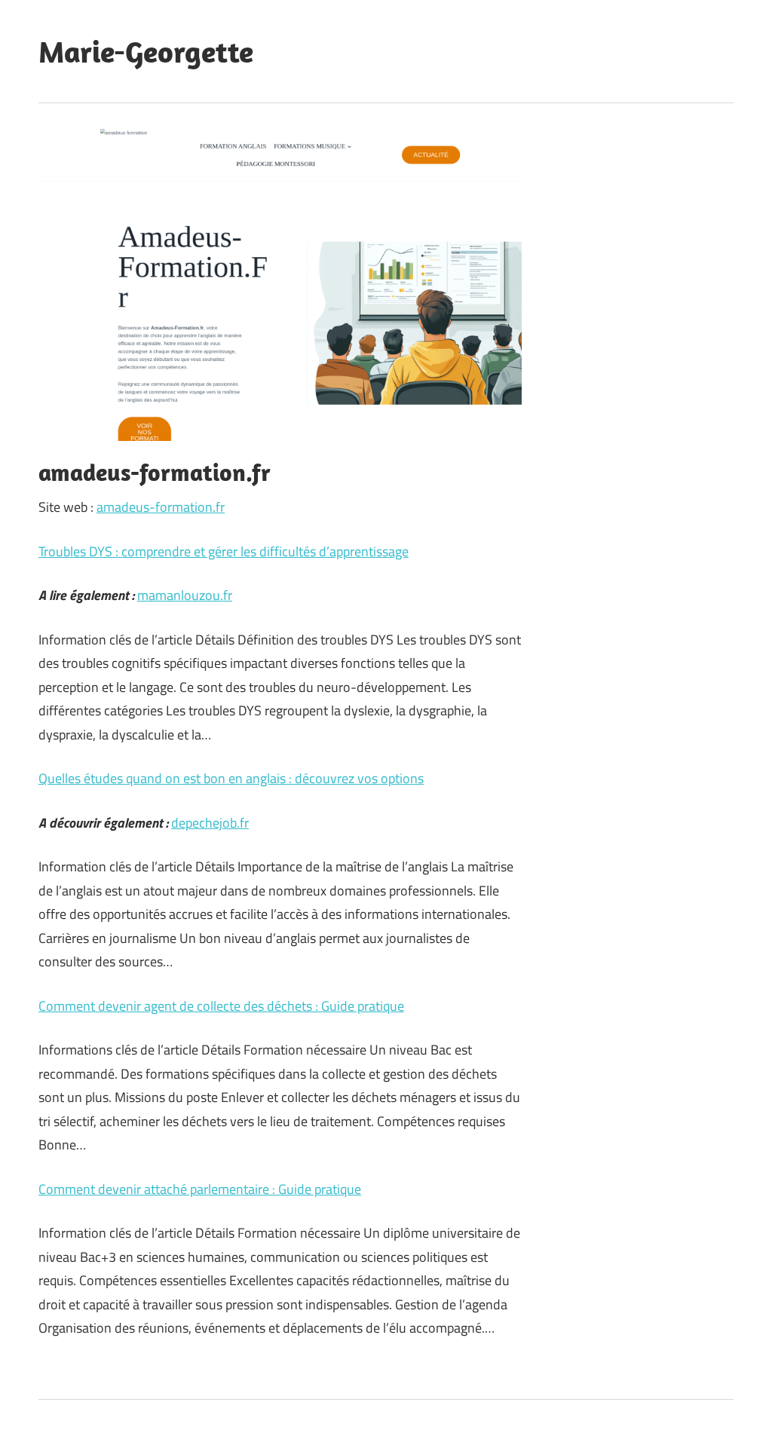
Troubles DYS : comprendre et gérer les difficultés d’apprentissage (223, 551)
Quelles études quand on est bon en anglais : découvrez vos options (231, 778)
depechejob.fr (210, 823)
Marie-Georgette (145, 51)
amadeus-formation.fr (160, 507)
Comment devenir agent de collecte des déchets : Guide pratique (221, 1006)
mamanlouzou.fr (184, 595)
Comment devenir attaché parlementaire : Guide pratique (199, 1189)
